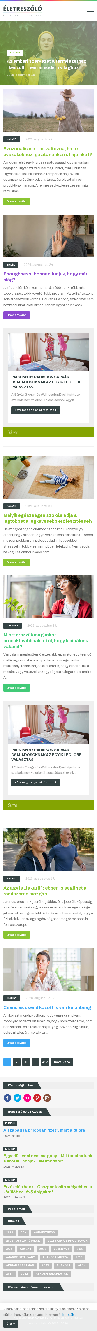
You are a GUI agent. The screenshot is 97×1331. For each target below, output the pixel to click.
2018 (79, 1257)
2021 (79, 1248)
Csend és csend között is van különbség (47, 1007)
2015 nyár (61, 1248)
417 (45, 1062)
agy (9, 1248)
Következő (62, 1062)
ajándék (63, 1265)
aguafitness (44, 1232)
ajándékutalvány (20, 1257)
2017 (9, 1273)
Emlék (11, 264)
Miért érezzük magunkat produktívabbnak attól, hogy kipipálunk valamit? (45, 640)
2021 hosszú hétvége (23, 1240)
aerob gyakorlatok (52, 1273)
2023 (45, 1265)
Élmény (12, 998)
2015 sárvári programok (68, 1240)
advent (26, 1248)
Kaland (11, 139)
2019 (42, 1248)
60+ (23, 1232)
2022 (24, 1273)
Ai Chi (82, 1265)
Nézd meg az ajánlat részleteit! (35, 410)
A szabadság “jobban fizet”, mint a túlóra (44, 1130)
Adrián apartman (20, 1265)
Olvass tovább (17, 201)
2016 (9, 1232)
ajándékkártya (55, 1257)
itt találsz (69, 1315)
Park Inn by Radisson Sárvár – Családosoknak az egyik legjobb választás (46, 382)
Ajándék (12, 625)
